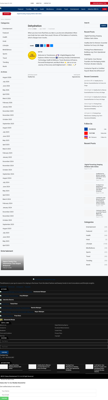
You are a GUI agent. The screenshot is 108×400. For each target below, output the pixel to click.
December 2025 (8, 111)
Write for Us (3, 325)
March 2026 (7, 98)
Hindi (96, 239)
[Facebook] (81, 3)
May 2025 (6, 140)
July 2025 (6, 132)
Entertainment (74, 9)
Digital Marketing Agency (61, 325)
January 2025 (7, 157)
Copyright (57, 336)
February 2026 (7, 102)
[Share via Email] (51, 45)
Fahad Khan (14, 303)
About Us (38, 3)
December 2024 (8, 161)
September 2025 (8, 124)
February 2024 (7, 203)
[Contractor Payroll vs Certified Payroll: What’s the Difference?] (89, 213)
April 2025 (6, 144)
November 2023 (8, 216)
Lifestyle (59, 9)
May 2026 (6, 90)
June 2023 (6, 237)
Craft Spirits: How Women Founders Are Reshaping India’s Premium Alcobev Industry (94, 61)
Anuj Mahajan (24, 295)
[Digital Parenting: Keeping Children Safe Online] (95, 154)
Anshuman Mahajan (39, 291)
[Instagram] (83, 3)
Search (86, 23)
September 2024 (8, 174)
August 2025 (7, 128)
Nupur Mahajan (39, 311)
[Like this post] (37, 45)
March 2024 (7, 199)
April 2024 (6, 195)
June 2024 (6, 186)
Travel (66, 9)
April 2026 (6, 94)
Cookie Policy (58, 330)
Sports (83, 9)
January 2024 (7, 207)
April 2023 (6, 245)
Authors (4, 289)
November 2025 (8, 115)
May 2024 (6, 191)
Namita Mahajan (36, 307)
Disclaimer (3, 330)
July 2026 (6, 82)
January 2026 (7, 107)
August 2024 (7, 178)
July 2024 (6, 182)
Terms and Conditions (6, 333)
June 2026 (6, 86)
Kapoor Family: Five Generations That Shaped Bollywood (12, 264)
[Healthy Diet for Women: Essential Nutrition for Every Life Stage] (89, 176)
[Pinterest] (84, 3)
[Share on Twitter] (45, 45)
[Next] (15, 13)
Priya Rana (17, 315)
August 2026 (7, 77)
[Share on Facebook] (41, 45)
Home (32, 3)
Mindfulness (50, 9)
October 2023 (7, 220)
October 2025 (7, 119)
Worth (35, 9)
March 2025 (7, 149)
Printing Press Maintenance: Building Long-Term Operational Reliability (94, 52)
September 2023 (8, 224)
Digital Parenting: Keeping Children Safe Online (29, 13)
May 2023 (6, 241)
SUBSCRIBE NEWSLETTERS (99, 3)
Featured (20, 9)
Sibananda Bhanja (9, 319)
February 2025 (7, 153)
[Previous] (13, 13)
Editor (35, 29)
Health (42, 9)
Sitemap (2, 336)
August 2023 (7, 228)
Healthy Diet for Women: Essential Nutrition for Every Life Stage (95, 83)
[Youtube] (86, 3)
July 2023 (6, 233)
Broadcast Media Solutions (62, 327)
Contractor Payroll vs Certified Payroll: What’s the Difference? (101, 213)
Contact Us (47, 3)
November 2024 (8, 165)
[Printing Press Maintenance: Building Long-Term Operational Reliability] (89, 187)
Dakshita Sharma (8, 300)
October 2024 (7, 170)
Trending (28, 9)
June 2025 (6, 136)
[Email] (88, 3)
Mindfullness (96, 248)
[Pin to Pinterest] (47, 45)
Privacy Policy (58, 333)
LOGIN (104, 9)
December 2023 (8, 212)
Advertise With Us (93, 9)
